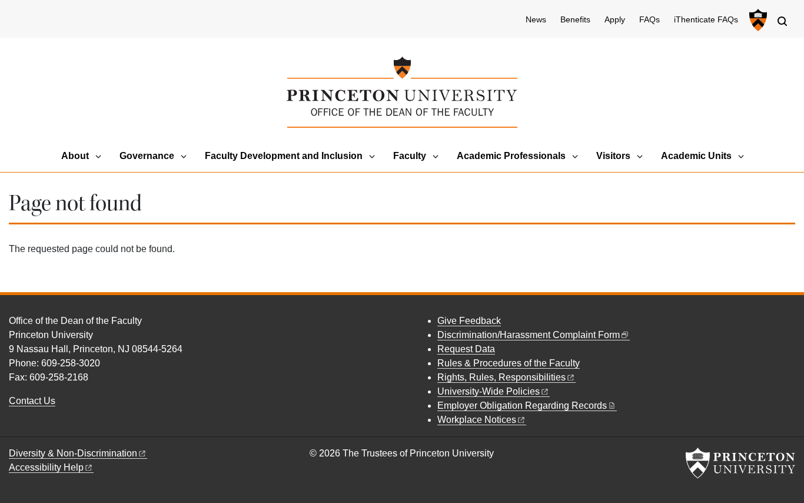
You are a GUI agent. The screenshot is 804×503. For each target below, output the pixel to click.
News (536, 19)
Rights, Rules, (501, 377)
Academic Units (696, 156)
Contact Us (32, 401)
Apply (614, 19)
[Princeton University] (756, 20)
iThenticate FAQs (706, 19)
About (75, 156)
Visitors (613, 156)
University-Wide (488, 391)
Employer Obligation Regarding (522, 406)
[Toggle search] (782, 21)
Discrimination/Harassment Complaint (528, 335)
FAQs (649, 19)
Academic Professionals (511, 156)
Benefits (575, 19)
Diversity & (73, 453)
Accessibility (46, 467)
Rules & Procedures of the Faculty (508, 363)
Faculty (409, 156)
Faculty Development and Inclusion (284, 156)
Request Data (466, 349)
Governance (146, 156)
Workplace (476, 420)
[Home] (402, 92)
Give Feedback (469, 321)
